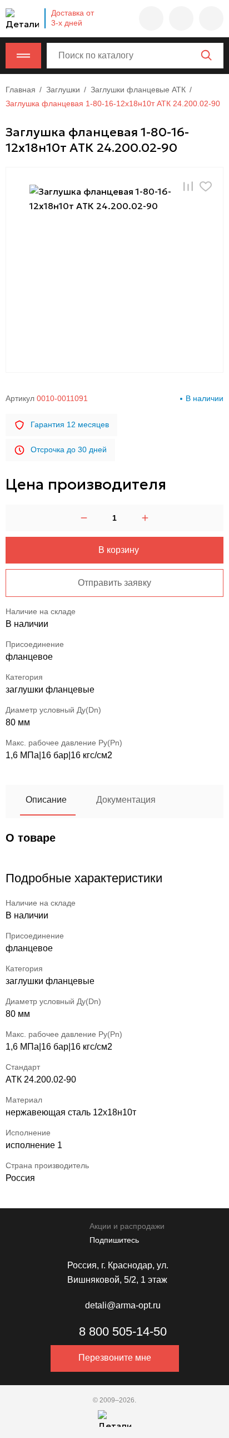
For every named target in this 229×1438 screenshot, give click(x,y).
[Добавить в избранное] (206, 186)
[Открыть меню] (23, 55)
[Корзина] (211, 18)
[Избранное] (151, 18)
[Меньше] (84, 518)
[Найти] (206, 55)
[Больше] (145, 518)
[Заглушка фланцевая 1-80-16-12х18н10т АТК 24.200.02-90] (114, 270)
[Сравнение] (181, 18)
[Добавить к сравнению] (188, 185)
